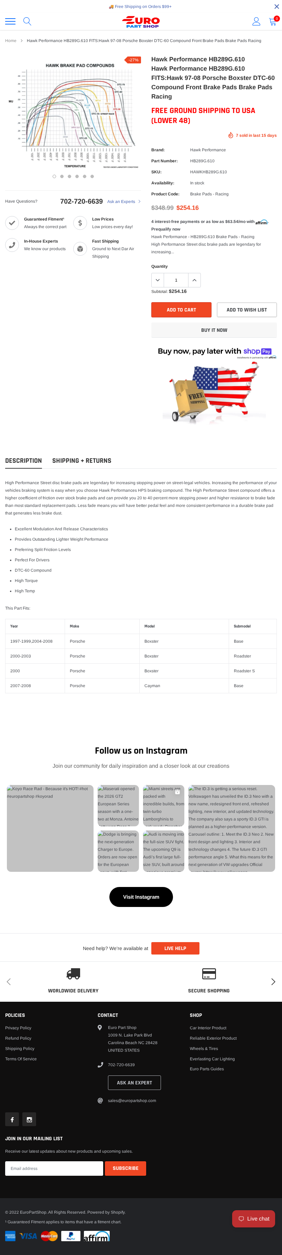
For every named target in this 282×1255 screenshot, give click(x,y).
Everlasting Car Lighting (212, 1059)
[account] (256, 21)
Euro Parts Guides (207, 1069)
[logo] (141, 21)
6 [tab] (92, 176)
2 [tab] (62, 176)
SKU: (156, 172)
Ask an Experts (121, 201)
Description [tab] (23, 461)
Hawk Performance (208, 149)
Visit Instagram (141, 897)
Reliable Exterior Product (213, 1038)
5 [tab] (84, 176)
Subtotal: (159, 291)
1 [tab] (54, 176)
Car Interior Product (208, 1028)
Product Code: (165, 194)
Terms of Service (21, 1059)
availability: (162, 183)
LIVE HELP (175, 948)
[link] (12, 1119)
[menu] (10, 21)
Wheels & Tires (204, 1048)
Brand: (158, 149)
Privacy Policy (18, 1028)
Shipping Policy (19, 1048)
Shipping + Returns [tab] (81, 461)
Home (11, 40)
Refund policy (18, 1038)
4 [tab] (77, 176)
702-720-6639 (81, 201)
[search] (27, 21)
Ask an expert (134, 1082)
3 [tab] (69, 176)
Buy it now (214, 330)
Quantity (159, 266)
